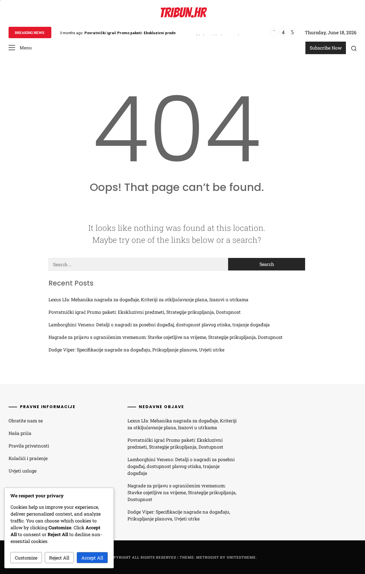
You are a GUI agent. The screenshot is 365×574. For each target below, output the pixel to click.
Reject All (59, 558)
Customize (26, 558)
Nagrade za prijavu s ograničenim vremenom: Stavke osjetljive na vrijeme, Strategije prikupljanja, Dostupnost (165, 337)
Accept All (92, 558)
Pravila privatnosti (29, 446)
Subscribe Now (326, 48)
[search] (353, 48)
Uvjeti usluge (22, 471)
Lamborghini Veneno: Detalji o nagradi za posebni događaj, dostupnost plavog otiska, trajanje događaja (159, 324)
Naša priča (20, 433)
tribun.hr (182, 12)
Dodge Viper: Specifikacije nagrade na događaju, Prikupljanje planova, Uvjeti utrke (136, 350)
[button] (20, 47)
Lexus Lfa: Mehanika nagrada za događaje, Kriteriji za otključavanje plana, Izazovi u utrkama (148, 299)
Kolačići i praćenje (28, 458)
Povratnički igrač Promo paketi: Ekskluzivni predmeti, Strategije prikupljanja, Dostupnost (166, 33)
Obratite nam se (26, 421)
